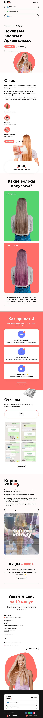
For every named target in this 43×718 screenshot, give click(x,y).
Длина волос (8, 620)
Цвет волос (7, 615)
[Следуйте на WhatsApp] (29, 713)
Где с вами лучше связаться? (12, 642)
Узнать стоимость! (33, 648)
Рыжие (16, 617)
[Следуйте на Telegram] (31, 713)
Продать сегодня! (22, 578)
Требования (21, 46)
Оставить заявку (22, 384)
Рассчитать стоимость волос (22, 510)
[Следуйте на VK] (26, 713)
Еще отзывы (22, 466)
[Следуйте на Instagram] (34, 713)
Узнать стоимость (9, 46)
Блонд (20, 617)
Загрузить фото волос (10, 628)
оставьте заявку (29, 299)
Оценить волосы (9, 141)
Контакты (21, 141)
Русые (7, 617)
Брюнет (11, 617)
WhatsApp (33, 342)
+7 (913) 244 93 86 (13, 715)
